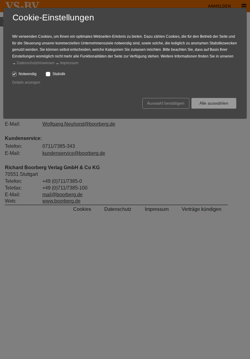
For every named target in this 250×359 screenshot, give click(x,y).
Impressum (69, 63)
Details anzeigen (26, 82)
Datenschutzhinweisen (36, 63)
